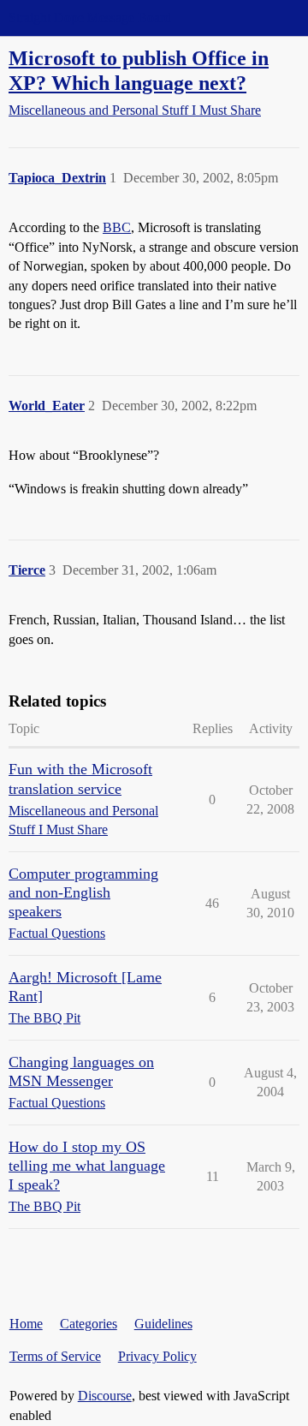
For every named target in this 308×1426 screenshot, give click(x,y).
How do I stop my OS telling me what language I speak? (87, 1165)
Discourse (105, 1395)
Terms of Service (55, 1356)
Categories (88, 1323)
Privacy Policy (157, 1356)
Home (26, 1323)
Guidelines (163, 1323)
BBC (117, 227)
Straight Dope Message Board (90, 17)
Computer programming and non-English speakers (83, 892)
